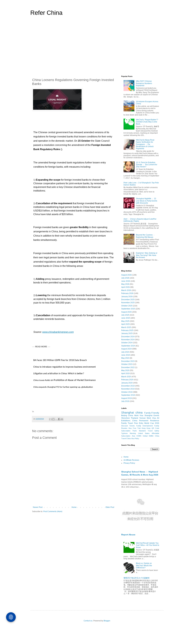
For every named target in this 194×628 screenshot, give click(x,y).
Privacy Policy (129, 463)
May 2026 (125, 284)
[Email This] (50, 419)
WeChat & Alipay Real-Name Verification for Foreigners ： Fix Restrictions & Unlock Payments (145, 144)
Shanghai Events (151, 415)
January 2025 (127, 333)
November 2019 (128, 389)
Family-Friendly (151, 413)
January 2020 (127, 383)
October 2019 (126, 392)
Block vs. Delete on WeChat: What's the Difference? (144, 565)
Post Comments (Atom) (52, 511)
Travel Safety (153, 431)
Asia (133, 436)
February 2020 (127, 380)
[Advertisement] (97, 47)
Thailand (134, 418)
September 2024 (128, 346)
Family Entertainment (144, 426)
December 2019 (128, 386)
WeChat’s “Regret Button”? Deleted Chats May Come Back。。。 (147, 122)
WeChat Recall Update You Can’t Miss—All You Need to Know (147, 545)
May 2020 (125, 370)
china (139, 412)
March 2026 (126, 290)
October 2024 (126, 343)
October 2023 (126, 364)
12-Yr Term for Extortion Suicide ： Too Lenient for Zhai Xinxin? (146, 164)
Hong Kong (146, 428)
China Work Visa (135, 415)
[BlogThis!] (53, 419)
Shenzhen (125, 418)
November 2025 (128, 303)
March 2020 (126, 377)
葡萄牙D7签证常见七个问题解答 (137, 578)
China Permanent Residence (145, 421)
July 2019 (125, 401)
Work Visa (151, 418)
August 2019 (126, 398)
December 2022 (128, 367)
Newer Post (37, 507)
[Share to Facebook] (59, 419)
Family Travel (127, 423)
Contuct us (88, 621)
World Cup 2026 (151, 423)
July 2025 (125, 315)
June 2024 (125, 355)
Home (74, 507)
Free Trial (136, 428)
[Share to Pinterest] (62, 419)
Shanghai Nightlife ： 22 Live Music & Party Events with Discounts (146, 201)
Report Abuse (128, 534)
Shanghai (127, 412)
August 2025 (126, 312)
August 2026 (126, 275)
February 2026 (127, 293)
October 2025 (126, 306)
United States (144, 433)
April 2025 (125, 324)
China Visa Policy (132, 438)
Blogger (107, 621)
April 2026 (125, 287)
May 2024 (125, 358)
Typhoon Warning (128, 433)
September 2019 (128, 395)
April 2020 (125, 373)
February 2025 (127, 330)
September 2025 (128, 309)
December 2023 (128, 361)
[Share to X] (56, 419)
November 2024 (128, 340)
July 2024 (125, 352)
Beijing (124, 415)
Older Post (109, 507)
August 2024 (126, 349)
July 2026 (125, 278)
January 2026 (127, 296)
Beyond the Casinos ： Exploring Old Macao (145, 236)
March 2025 (126, 327)
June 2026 (125, 281)
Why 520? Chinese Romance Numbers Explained (144, 83)
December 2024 (128, 337)
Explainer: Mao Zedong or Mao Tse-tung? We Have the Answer (146, 255)
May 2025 (125, 321)
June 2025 (125, 318)
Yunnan (142, 418)
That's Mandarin (139, 431)
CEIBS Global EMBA (144, 436)
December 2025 (128, 300)
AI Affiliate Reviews (131, 460)
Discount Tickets (128, 426)
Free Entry (138, 423)
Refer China (46, 12)
